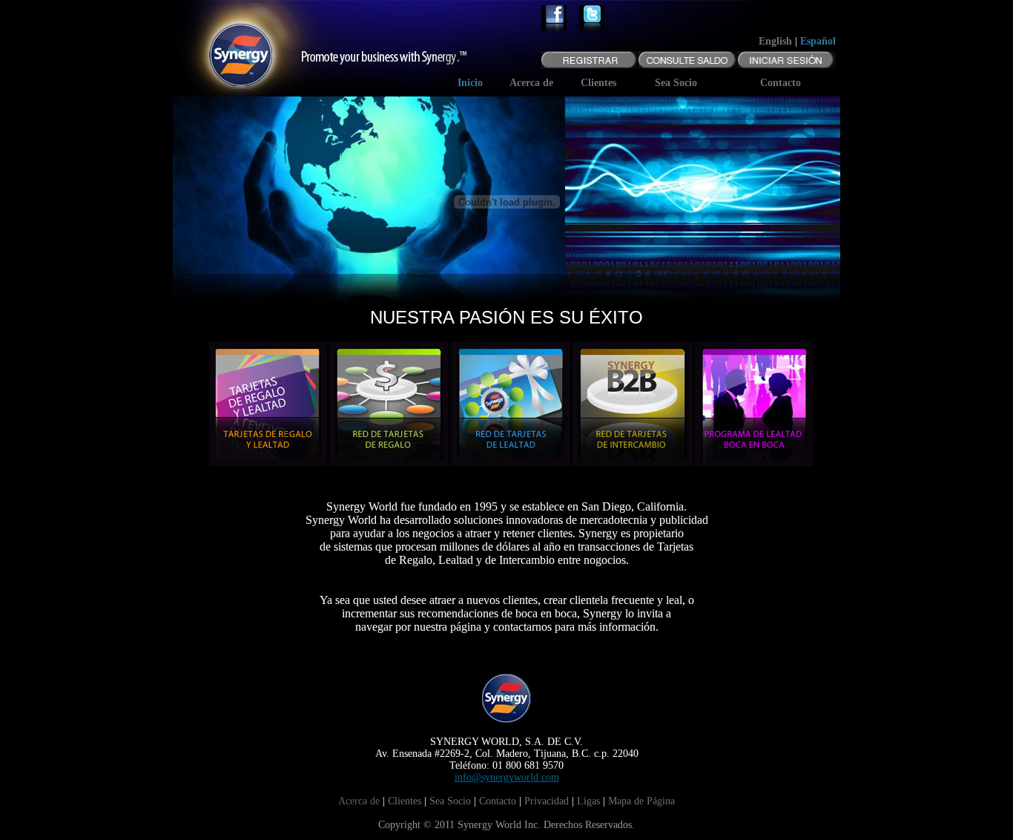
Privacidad (546, 801)
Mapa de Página (641, 801)
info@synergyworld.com (507, 777)
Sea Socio (450, 801)
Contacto (497, 801)
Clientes (404, 801)
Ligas (588, 801)
